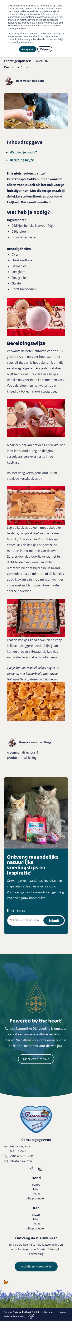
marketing (20, 1316)
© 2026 (22, 1312)
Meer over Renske (36, 1059)
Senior (36, 1194)
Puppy (36, 1184)
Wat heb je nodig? (23, 152)
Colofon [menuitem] (63, 1312)
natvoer (32, 357)
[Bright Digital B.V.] (31, 1316)
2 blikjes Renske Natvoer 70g (32, 226)
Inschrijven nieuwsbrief (36, 1266)
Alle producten (36, 1198)
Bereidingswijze (22, 160)
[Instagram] (40, 1169)
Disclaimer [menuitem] (49, 1312)
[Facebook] (32, 1169)
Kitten (36, 1214)
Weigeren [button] (45, 49)
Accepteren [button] (27, 49)
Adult (36, 1189)
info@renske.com (21, 1161)
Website (8, 1316)
